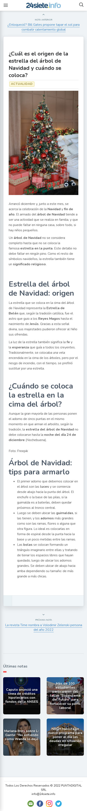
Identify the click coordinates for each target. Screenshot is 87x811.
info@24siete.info (43, 794)
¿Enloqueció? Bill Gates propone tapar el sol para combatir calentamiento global (43, 27)
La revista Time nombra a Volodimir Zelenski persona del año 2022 (43, 627)
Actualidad (22, 84)
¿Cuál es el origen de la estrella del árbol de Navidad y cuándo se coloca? (38, 64)
